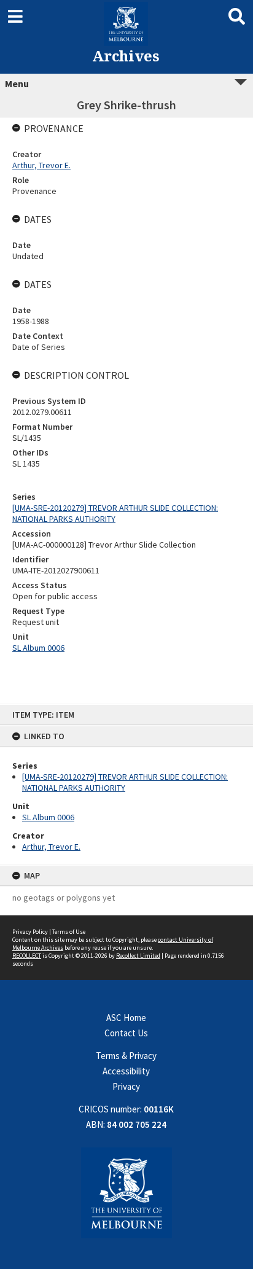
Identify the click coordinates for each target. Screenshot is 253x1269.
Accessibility (126, 1071)
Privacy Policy (30, 932)
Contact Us (126, 1033)
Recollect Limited (138, 956)
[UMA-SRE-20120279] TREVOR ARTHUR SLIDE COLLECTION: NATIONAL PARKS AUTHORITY (125, 782)
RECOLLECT (26, 956)
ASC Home (126, 1017)
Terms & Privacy (126, 1055)
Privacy (126, 1086)
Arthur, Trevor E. (51, 846)
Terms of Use (68, 932)
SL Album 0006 (48, 817)
